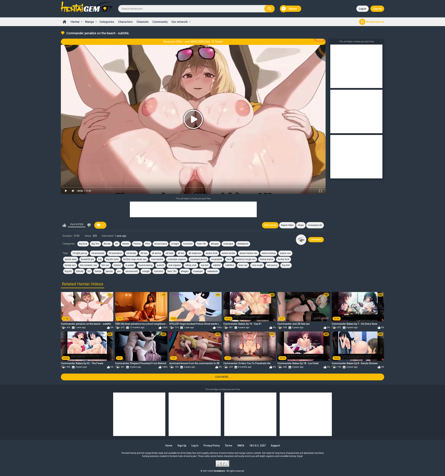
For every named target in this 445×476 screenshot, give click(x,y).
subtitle (217, 265)
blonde (79, 271)
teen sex (243, 265)
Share (301, 225)
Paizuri (137, 244)
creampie (198, 271)
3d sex (144, 253)
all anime (156, 253)
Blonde (107, 244)
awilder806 (316, 239)
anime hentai (228, 253)
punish (160, 265)
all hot (181, 253)
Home (64, 21)
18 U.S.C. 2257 (257, 445)
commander (157, 259)
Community (160, 21)
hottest (117, 265)
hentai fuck (283, 259)
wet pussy (272, 265)
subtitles (229, 265)
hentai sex (70, 265)
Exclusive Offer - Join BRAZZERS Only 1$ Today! (193, 41)
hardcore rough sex (245, 259)
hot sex (105, 265)
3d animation (115, 253)
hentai (98, 271)
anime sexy (70, 259)
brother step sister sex (135, 259)
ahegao (185, 271)
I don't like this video (89, 225)
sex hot (204, 265)
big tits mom (112, 259)
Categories (106, 21)
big (100, 259)
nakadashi (212, 271)
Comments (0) (315, 225)
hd (89, 271)
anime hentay (269, 253)
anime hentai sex (248, 253)
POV (147, 244)
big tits (68, 271)
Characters (125, 21)
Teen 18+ (201, 244)
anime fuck (211, 253)
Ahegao (215, 244)
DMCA (240, 445)
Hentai (75, 21)
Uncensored (160, 244)
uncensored (132, 271)
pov (119, 271)
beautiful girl (87, 259)
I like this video (64, 225)
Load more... (222, 376)
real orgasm (174, 265)
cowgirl (145, 271)
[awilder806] (301, 239)
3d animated (97, 253)
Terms (228, 445)
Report (287, 225)
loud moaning (146, 265)
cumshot (158, 271)
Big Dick (83, 244)
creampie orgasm (177, 259)
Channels (142, 21)
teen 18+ (172, 271)
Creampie (228, 244)
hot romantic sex (88, 265)
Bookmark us (375, 21)
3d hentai (131, 253)
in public (130, 265)
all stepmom (195, 253)
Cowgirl (175, 244)
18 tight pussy (79, 253)
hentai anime (266, 259)
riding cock (190, 265)
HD (116, 244)
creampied (216, 259)
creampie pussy (198, 259)
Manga (89, 21)
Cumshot (187, 244)
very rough (257, 265)
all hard (169, 253)
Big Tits (95, 244)
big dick (286, 265)
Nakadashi (243, 244)
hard (229, 259)
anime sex (285, 253)
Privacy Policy (212, 445)
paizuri (109, 271)
